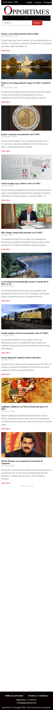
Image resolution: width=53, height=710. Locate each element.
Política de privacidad (14, 695)
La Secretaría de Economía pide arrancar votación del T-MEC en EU (25, 282)
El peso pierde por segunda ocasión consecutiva (21, 357)
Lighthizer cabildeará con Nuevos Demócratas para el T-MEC (24, 407)
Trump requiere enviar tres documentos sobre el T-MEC (24, 333)
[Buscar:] (17, 22)
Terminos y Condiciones (38, 695)
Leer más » (6, 50)
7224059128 (31, 700)
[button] (27, 17)
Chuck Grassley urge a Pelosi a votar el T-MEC (21, 183)
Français (38, 2)
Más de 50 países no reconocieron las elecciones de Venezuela (22, 462)
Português (47, 2)
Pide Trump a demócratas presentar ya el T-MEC (22, 232)
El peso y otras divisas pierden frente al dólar (20, 33)
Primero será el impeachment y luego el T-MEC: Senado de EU (26, 84)
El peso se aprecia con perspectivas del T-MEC (20, 134)
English (29, 2)
